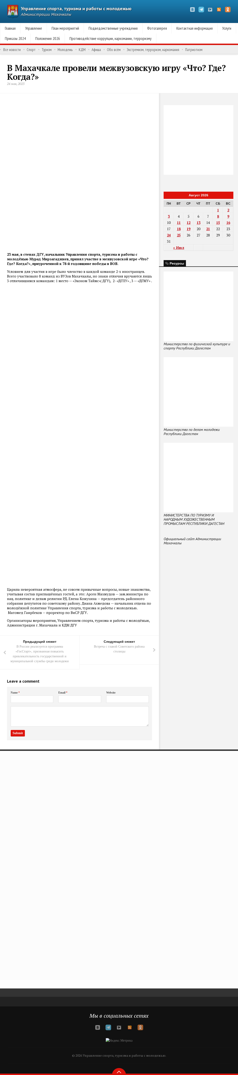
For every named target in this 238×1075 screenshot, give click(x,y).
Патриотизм (193, 49)
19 (188, 228)
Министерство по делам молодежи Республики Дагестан (192, 431)
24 (169, 235)
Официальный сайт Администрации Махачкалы (192, 540)
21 (208, 228)
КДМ (82, 49)
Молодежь (65, 49)
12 (188, 222)
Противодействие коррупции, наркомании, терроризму (110, 38)
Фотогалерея (157, 28)
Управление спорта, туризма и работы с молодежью (76, 9)
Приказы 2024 (15, 38)
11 (179, 222)
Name (15, 692)
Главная (10, 28)
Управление (33, 28)
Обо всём (114, 49)
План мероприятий (65, 28)
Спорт (31, 49)
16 (228, 222)
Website (111, 692)
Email (62, 692)
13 (198, 222)
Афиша (96, 49)
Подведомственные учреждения (113, 28)
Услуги (226, 28)
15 (218, 222)
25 (179, 235)
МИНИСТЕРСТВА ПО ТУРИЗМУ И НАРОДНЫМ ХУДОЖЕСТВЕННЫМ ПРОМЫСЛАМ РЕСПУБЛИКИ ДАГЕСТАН (194, 519)
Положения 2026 (47, 38)
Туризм (47, 49)
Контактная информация (194, 28)
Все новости (12, 49)
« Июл (178, 247)
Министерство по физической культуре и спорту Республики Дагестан (197, 346)
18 (179, 228)
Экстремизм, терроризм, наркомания (153, 49)
